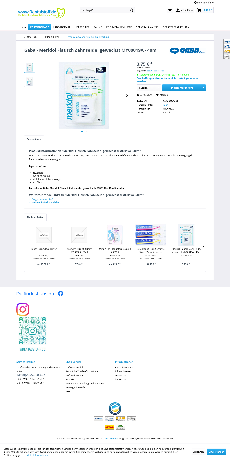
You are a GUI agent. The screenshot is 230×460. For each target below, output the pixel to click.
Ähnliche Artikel (35, 217)
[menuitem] (107, 10)
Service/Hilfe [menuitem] (204, 2)
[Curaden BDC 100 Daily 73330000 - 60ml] (79, 235)
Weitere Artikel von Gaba (45, 202)
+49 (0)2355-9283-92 (30, 375)
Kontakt (70, 379)
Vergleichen (145, 94)
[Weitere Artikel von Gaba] (187, 53)
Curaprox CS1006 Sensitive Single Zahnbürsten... (151, 250)
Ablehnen (198, 451)
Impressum (121, 379)
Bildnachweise (122, 371)
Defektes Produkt (75, 367)
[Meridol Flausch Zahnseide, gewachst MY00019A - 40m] (186, 235)
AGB (68, 391)
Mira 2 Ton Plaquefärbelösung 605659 (115, 250)
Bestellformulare (124, 367)
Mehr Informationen (38, 455)
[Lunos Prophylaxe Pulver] (44, 235)
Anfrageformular (75, 375)
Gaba (165, 104)
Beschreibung (34, 139)
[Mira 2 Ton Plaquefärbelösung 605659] (115, 235)
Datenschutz (121, 375)
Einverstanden (216, 451)
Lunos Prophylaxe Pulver (44, 248)
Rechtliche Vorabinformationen (82, 371)
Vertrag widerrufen (76, 387)
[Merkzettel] (170, 10)
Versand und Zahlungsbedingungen (85, 383)
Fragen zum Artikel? (42, 199)
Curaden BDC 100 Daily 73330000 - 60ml (79, 250)
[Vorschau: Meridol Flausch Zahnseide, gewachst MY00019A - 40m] (29, 67)
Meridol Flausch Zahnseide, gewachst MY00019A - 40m (186, 250)
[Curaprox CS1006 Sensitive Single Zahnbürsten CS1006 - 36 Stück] (150, 235)
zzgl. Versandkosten (155, 70)
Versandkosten (111, 438)
